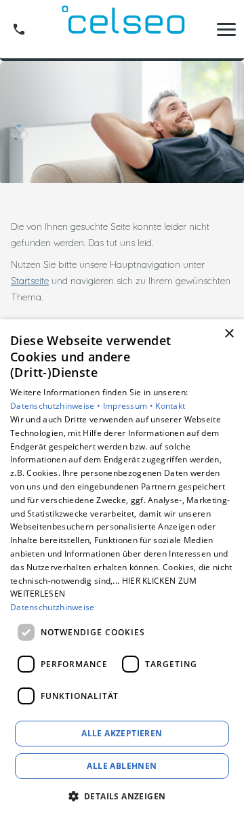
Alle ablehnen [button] (122, 766)
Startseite (30, 281)
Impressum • (129, 406)
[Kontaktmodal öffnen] (19, 29)
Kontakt (170, 406)
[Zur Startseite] (122, 29)
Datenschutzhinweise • (56, 406)
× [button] (229, 334)
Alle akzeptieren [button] (121, 733)
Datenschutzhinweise (52, 607)
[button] (226, 29)
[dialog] (122, 569)
